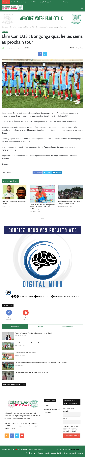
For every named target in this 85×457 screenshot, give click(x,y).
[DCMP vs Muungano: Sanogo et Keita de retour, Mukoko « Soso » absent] (8, 366)
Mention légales (50, 453)
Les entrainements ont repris (25, 353)
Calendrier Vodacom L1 (52, 409)
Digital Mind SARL (77, 449)
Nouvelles (13, 27)
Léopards (21, 27)
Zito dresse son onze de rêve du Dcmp (28, 343)
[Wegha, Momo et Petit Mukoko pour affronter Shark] (8, 336)
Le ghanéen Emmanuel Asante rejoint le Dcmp (31, 372)
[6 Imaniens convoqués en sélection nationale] (14, 192)
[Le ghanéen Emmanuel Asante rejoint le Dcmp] (8, 375)
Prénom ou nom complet (68, 410)
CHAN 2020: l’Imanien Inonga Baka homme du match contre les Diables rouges (42, 207)
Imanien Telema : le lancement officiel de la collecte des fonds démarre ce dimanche (40, 2)
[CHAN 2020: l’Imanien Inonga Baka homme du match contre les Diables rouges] (42, 194)
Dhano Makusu (10, 48)
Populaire (15, 326)
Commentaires (68, 326)
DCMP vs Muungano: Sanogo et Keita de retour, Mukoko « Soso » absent (41, 363)
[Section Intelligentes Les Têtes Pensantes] (12, 7)
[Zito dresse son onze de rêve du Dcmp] (8, 346)
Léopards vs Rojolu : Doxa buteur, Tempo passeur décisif (70, 203)
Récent (40, 326)
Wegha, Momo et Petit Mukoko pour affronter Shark (33, 333)
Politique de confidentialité (66, 453)
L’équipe (40, 453)
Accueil (5, 27)
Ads (42, 218)
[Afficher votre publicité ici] (42, 18)
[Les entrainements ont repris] (8, 356)
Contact (80, 453)
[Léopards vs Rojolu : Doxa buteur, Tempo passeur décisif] (70, 192)
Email (65, 419)
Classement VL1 (49, 412)
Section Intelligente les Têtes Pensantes (31, 449)
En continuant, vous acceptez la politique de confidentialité (71, 429)
